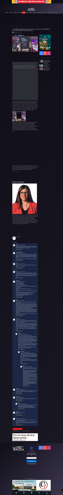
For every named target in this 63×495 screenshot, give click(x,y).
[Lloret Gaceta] (31, 7)
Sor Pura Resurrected (19, 252)
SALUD (46, 12)
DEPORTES (34, 12)
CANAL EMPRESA (15, 12)
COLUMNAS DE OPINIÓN (39, 12)
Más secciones (50, 12)
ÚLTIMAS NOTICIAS (17, 27)
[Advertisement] (25, 471)
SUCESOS (24, 12)
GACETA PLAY (19, 12)
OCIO (43, 12)
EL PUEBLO (10, 12)
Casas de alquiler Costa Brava (31, 479)
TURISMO (30, 12)
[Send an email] (16, 32)
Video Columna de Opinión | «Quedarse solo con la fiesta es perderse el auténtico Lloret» (46, 65)
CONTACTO (6, 12)
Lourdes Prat (14, 32)
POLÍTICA (27, 12)
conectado (20, 430)
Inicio (13, 26)
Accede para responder (19, 249)
